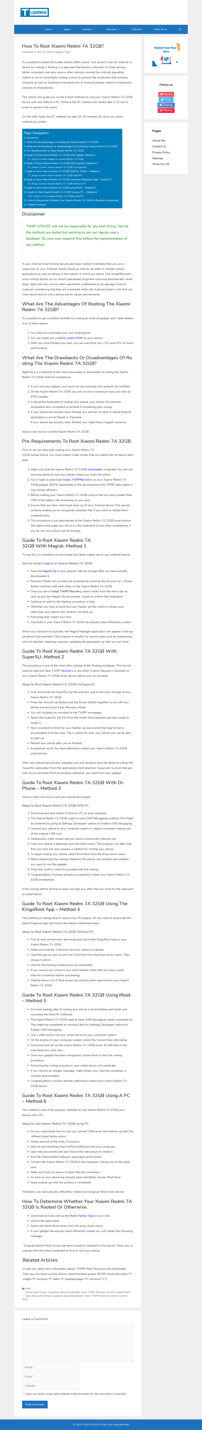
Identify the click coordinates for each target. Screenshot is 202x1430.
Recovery (111, 29)
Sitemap (157, 158)
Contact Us (159, 146)
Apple (67, 29)
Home (48, 29)
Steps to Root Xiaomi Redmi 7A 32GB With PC (57, 175)
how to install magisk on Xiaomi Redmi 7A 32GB (58, 159)
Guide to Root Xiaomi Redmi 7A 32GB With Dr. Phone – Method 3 (63, 171)
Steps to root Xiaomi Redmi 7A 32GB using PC (58, 196)
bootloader (95, 469)
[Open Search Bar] (180, 29)
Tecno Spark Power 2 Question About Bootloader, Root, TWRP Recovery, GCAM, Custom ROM (78, 1292)
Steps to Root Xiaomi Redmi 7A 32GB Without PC (59, 183)
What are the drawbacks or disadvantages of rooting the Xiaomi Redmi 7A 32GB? (72, 146)
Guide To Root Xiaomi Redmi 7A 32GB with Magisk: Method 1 (61, 155)
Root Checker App (81, 1216)
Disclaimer (32, 137)
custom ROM (74, 338)
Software (137, 29)
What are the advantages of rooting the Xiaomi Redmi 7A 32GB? (62, 142)
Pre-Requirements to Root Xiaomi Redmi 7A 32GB (55, 150)
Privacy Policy (161, 152)
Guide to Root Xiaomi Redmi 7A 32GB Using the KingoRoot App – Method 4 (69, 179)
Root (28, 1288)
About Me (158, 140)
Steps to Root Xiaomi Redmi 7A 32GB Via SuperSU (59, 167)
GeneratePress (121, 1424)
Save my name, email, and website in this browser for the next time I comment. (76, 1394)
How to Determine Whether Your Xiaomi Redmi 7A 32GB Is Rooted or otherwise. (73, 200)
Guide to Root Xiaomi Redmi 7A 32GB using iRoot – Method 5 (61, 187)
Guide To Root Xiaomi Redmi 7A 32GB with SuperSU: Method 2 (62, 163)
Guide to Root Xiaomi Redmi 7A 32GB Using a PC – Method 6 (62, 192)
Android (86, 29)
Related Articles (37, 204)
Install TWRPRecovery (77, 480)
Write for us (160, 29)
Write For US (160, 164)
